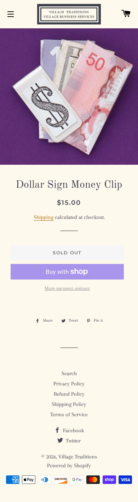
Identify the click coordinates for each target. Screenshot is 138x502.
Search (69, 373)
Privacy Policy (69, 383)
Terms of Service (69, 414)
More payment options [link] (67, 288)
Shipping (43, 217)
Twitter (72, 441)
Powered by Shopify (69, 465)
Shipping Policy (69, 404)
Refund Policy (69, 394)
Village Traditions (77, 456)
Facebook (73, 430)
